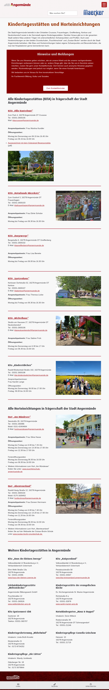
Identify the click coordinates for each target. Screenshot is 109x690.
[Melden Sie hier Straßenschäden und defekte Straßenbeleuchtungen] (94, 13)
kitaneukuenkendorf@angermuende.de (30, 330)
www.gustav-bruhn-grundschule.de (28, 534)
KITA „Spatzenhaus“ (18, 278)
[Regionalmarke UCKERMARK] (13, 677)
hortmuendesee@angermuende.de (29, 429)
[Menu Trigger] (104, 4)
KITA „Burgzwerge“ (18, 236)
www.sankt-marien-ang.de (67, 604)
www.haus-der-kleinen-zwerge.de (22, 578)
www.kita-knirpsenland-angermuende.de (73, 578)
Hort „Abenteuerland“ (19, 486)
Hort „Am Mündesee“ (19, 417)
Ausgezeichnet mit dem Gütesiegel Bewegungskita (29, 143)
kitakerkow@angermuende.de (27, 291)
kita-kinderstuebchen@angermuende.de (31, 375)
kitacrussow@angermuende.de (25, 120)
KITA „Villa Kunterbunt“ (20, 111)
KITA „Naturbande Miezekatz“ (24, 193)
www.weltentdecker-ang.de (19, 604)
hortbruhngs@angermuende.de (27, 498)
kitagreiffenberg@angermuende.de (29, 245)
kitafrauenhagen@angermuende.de (29, 205)
